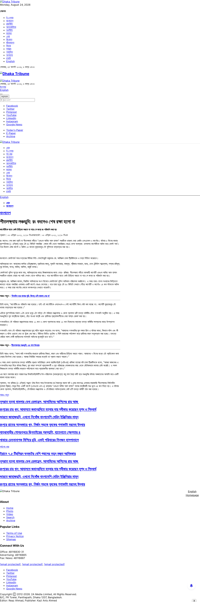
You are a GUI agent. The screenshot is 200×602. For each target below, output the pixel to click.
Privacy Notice (15, 536)
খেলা (8, 36)
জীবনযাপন (10, 42)
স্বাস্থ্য (8, 48)
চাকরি (8, 58)
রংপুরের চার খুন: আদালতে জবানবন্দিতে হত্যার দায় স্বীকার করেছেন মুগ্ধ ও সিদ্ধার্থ (48, 409)
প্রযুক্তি (9, 51)
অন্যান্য (9, 55)
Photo (9, 511)
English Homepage (192, 493)
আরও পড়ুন (4, 394)
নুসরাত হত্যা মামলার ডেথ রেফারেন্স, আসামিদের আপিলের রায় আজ (39, 401)
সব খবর (9, 153)
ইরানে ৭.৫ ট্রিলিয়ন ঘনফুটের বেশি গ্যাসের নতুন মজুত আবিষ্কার (38, 453)
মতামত (9, 33)
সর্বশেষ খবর (4, 446)
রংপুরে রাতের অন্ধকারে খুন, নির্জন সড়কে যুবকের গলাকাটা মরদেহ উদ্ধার (42, 424)
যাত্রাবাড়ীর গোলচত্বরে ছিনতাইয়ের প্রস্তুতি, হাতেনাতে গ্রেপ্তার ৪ (40, 432)
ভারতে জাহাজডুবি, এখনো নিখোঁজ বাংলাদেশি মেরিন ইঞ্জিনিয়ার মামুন (39, 417)
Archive (10, 136)
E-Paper (11, 133)
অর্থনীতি (9, 30)
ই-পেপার (9, 17)
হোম (8, 147)
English (10, 61)
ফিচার (8, 45)
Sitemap (11, 539)
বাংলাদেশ (9, 20)
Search (10, 517)
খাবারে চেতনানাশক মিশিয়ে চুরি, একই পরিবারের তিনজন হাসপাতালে (39, 440)
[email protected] (10, 564)
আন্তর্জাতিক (11, 27)
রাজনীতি (9, 23)
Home (9, 508)
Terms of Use (14, 533)
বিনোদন (9, 39)
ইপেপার (3, 86)
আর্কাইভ (9, 188)
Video (9, 514)
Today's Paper (14, 130)
